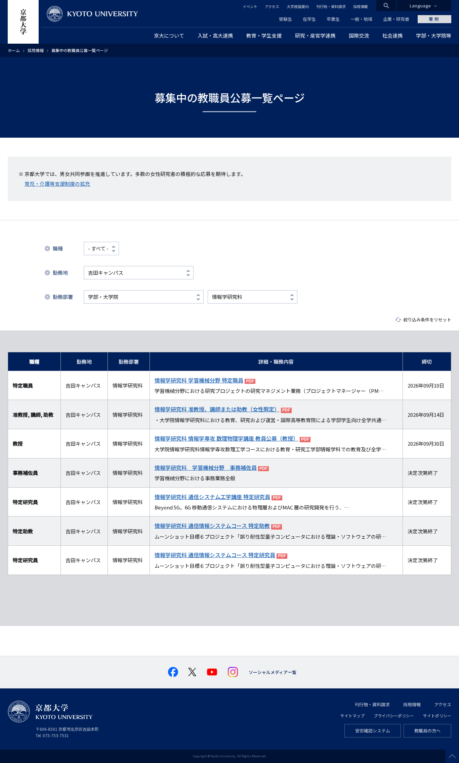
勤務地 (60, 272)
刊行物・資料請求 (331, 6)
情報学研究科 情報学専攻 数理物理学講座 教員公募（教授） (226, 438)
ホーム (14, 50)
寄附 (434, 19)
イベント (250, 6)
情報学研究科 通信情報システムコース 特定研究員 (215, 555)
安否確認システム (372, 730)
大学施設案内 (298, 6)
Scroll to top (452, 756)
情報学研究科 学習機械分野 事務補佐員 (206, 467)
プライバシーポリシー (394, 715)
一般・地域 (361, 19)
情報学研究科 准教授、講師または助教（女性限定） (217, 409)
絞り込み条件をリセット (427, 319)
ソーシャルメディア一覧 (272, 672)
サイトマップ (352, 715)
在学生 (309, 19)
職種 (58, 248)
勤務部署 (63, 296)
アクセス (272, 6)
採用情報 (360, 6)
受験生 (285, 19)
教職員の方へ (427, 730)
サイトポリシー (437, 715)
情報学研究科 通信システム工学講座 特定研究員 (212, 497)
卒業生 (333, 19)
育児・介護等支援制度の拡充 (57, 183)
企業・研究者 (396, 19)
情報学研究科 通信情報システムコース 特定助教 (212, 526)
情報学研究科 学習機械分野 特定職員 (199, 380)
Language (420, 5)
